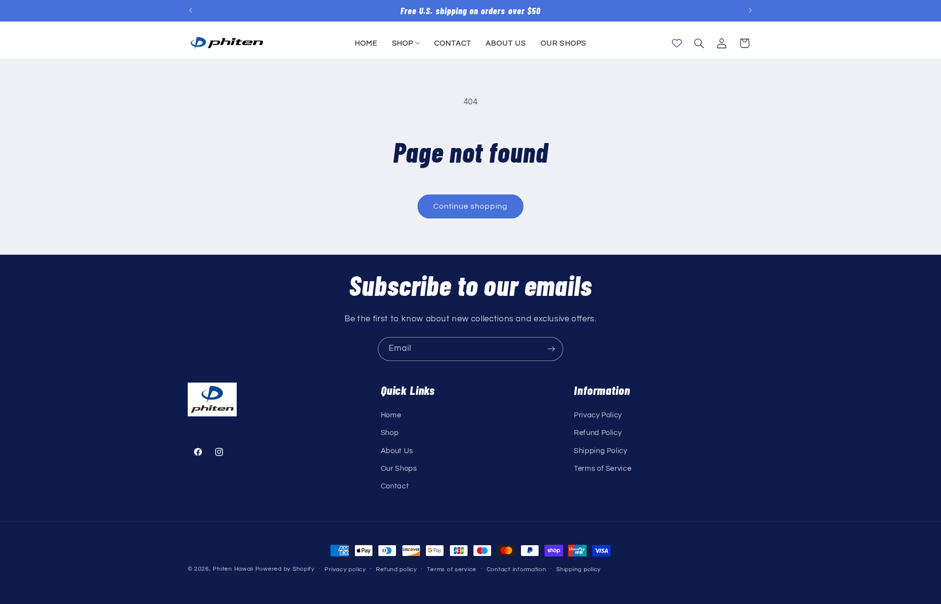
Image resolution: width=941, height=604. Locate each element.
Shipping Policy (600, 451)
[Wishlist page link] (677, 43)
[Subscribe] (551, 349)
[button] (406, 43)
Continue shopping (470, 206)
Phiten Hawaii (233, 569)
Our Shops (399, 468)
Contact (395, 486)
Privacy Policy (598, 415)
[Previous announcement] (190, 11)
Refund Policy (597, 432)
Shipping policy (578, 569)
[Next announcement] (750, 11)
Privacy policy (345, 569)
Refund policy (396, 569)
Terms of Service (602, 468)
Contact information (516, 569)
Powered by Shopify (285, 569)
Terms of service (451, 569)
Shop (390, 432)
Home (391, 415)
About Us (397, 451)
